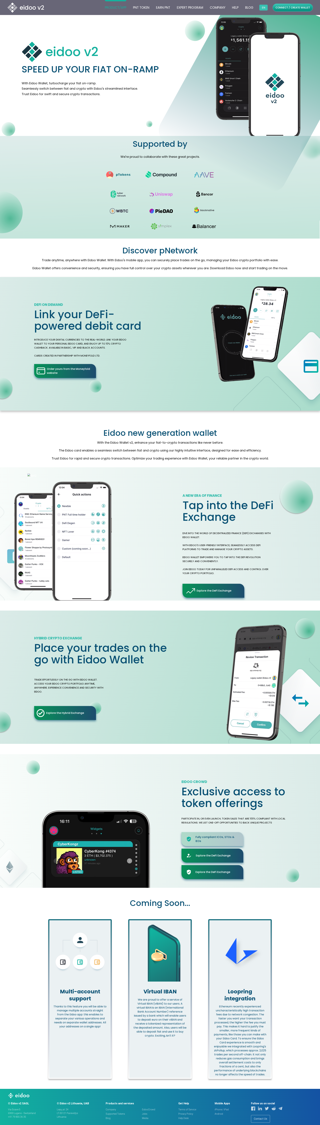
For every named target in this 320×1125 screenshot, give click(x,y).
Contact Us (260, 1118)
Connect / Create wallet (293, 7)
